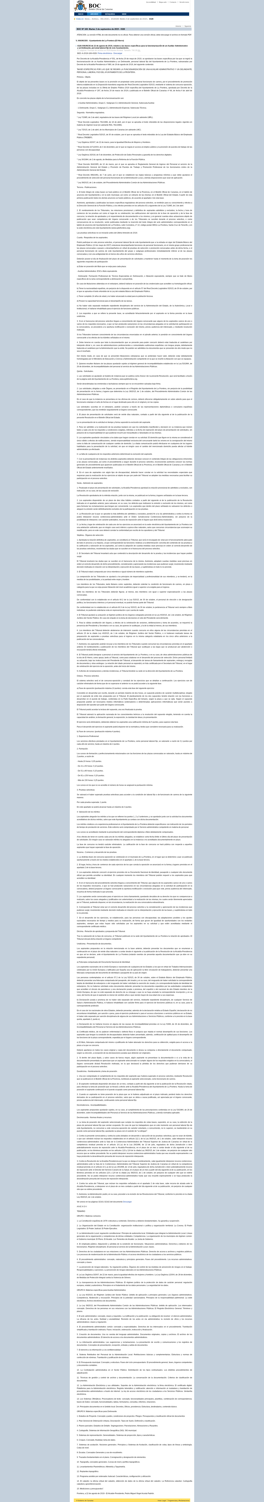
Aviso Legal (162, 1500)
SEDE (124, 14)
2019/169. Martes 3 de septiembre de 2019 (129, 19)
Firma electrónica (105, 53)
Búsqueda (110, 14)
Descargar (118, 53)
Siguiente (187, 26)
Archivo (94, 14)
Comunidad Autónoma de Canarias (80, 6)
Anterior (178, 26)
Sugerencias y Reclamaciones (178, 1500)
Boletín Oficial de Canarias (100, 6)
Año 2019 (104, 19)
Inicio (80, 14)
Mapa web (163, 2)
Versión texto (184, 2)
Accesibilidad (151, 2)
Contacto (173, 2)
